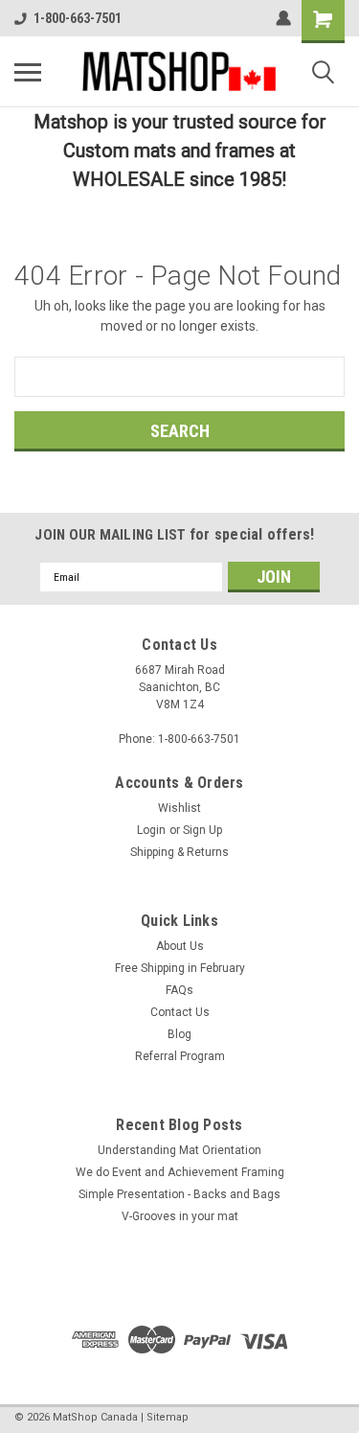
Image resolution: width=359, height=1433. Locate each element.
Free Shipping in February (180, 968)
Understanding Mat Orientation (179, 1150)
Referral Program (180, 1056)
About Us (180, 946)
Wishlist (179, 808)
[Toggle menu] (27, 71)
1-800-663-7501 (78, 18)
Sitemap (167, 1417)
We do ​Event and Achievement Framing (180, 1172)
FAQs (179, 990)
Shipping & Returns (179, 852)
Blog (179, 1034)
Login (151, 830)
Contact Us (180, 1012)
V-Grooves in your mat (180, 1216)
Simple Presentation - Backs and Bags (179, 1194)
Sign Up (202, 830)
